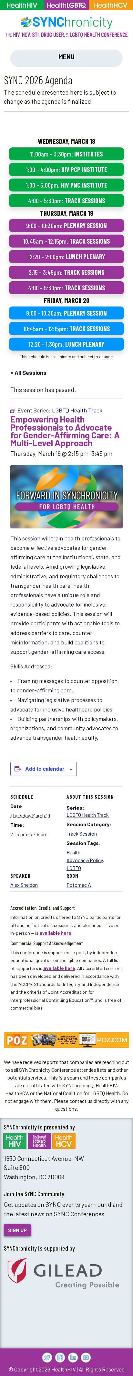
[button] (66, 1040)
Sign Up (17, 1230)
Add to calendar (44, 768)
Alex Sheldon (24, 885)
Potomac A (78, 885)
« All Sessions (28, 372)
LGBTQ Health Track (87, 815)
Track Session (81, 833)
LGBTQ (73, 868)
